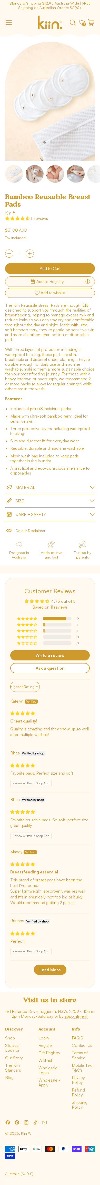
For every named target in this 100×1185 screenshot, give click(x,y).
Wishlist (45, 1060)
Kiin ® (10, 213)
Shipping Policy (79, 1105)
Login (43, 1037)
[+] (30, 254)
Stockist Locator (12, 1048)
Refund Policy (78, 1092)
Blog (9, 1077)
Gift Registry (49, 1052)
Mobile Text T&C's (82, 1068)
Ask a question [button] (50, 668)
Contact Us (82, 1045)
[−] (9, 254)
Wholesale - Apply (49, 1082)
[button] (72, 22)
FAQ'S (77, 1037)
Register (45, 1045)
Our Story (14, 1057)
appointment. (76, 1016)
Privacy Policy (78, 1080)
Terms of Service (80, 1055)
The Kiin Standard (13, 1068)
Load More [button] (50, 969)
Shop (10, 1037)
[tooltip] (88, 281)
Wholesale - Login (49, 1070)
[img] (22, 713)
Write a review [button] (50, 655)
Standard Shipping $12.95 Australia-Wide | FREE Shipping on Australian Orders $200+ (50, 5)
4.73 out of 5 (63, 601)
